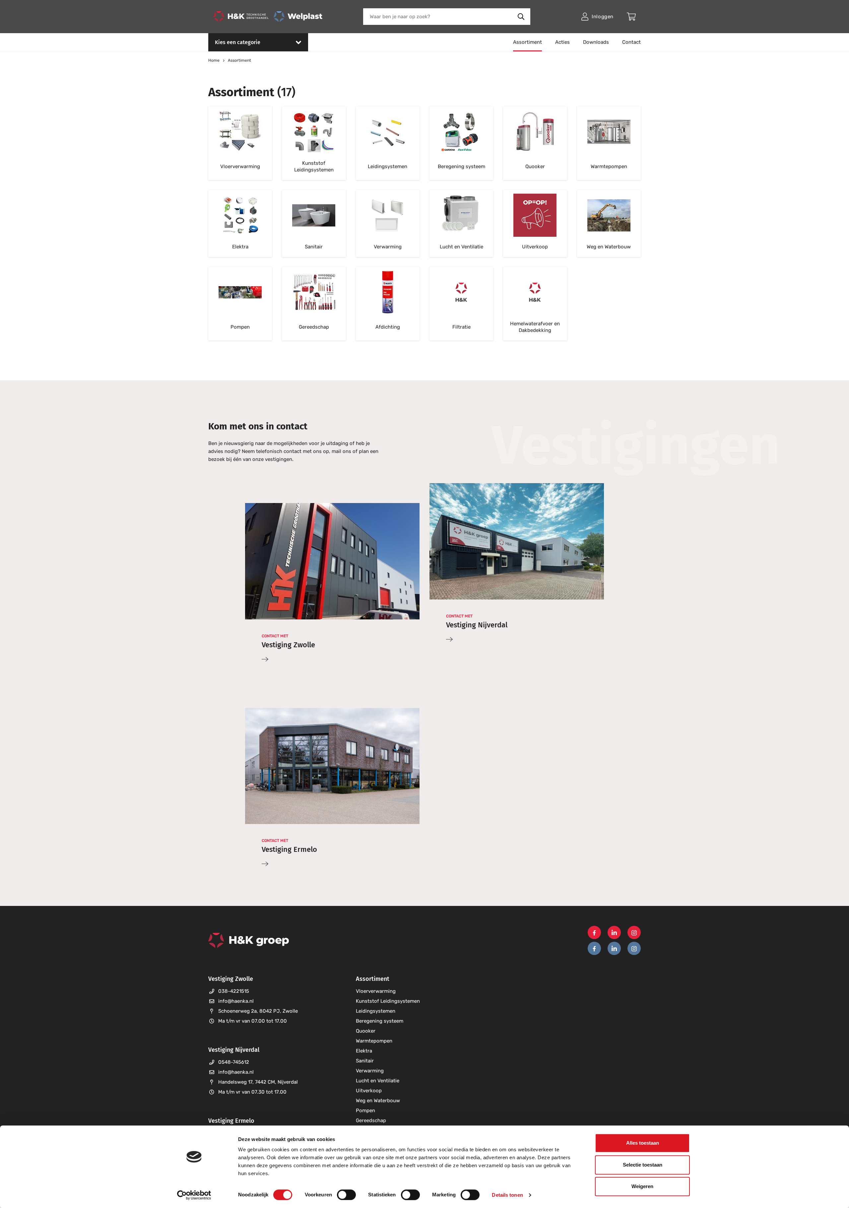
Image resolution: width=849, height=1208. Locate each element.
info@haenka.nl (236, 1001)
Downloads (596, 42)
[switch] (346, 1194)
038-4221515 (233, 991)
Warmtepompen (374, 1041)
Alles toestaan (642, 1143)
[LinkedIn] (614, 932)
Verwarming (370, 1071)
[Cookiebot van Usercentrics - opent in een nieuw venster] (194, 1195)
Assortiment (527, 42)
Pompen (365, 1110)
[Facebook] (594, 932)
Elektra (364, 1051)
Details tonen (507, 1195)
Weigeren (642, 1186)
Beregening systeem (379, 1021)
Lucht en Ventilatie (377, 1081)
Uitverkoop (369, 1091)
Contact (631, 42)
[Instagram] (634, 932)
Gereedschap (371, 1120)
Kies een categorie (237, 42)
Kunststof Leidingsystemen (388, 1001)
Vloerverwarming (376, 991)
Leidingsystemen (375, 1011)
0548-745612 (233, 1062)
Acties (562, 42)
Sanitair (365, 1061)
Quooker (365, 1031)
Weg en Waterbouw (378, 1101)
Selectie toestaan (642, 1165)
